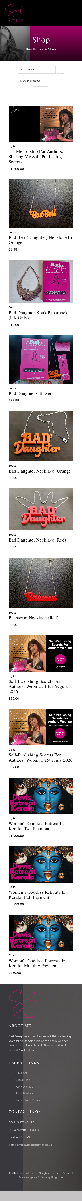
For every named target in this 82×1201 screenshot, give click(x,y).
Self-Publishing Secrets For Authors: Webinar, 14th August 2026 (38, 686)
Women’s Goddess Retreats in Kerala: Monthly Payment (37, 963)
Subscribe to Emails (27, 1100)
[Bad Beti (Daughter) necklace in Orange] (41, 182)
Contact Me (22, 1079)
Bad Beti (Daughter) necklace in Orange (40, 239)
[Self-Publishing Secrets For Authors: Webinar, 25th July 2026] (41, 712)
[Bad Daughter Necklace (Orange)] (41, 413)
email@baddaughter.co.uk (34, 1144)
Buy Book (21, 1072)
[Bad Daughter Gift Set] (41, 338)
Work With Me (24, 1086)
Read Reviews (24, 1093)
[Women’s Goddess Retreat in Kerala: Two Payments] (41, 780)
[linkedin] (34, 1155)
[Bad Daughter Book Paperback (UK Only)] (41, 262)
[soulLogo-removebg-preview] (14, 5)
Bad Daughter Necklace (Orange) (40, 471)
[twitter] (16, 1155)
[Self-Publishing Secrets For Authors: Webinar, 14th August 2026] (41, 638)
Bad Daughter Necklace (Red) (37, 540)
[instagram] (22, 1155)
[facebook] (10, 1155)
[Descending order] (60, 70)
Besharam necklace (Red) (34, 618)
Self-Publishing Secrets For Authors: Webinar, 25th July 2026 (41, 757)
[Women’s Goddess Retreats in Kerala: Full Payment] (41, 849)
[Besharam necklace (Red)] (41, 560)
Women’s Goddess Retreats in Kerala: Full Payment (37, 894)
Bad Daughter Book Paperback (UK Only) (38, 315)
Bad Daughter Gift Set (30, 393)
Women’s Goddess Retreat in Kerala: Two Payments (36, 826)
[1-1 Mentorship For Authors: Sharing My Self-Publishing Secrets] (41, 108)
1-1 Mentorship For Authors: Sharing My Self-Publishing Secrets (36, 156)
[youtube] (28, 1155)
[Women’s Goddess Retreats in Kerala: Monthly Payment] (41, 917)
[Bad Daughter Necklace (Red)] (41, 491)
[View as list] (44, 90)
